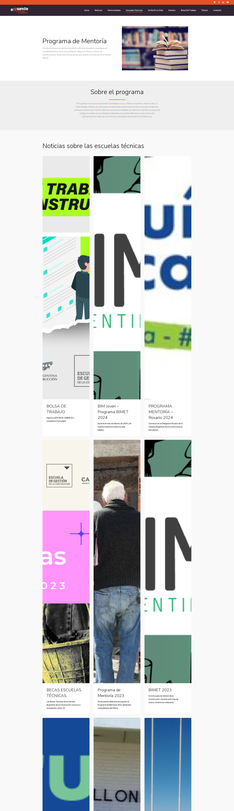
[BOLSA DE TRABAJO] (66, 277)
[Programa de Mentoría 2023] (117, 561)
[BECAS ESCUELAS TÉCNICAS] (66, 561)
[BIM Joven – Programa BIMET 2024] (117, 277)
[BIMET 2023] (167, 561)
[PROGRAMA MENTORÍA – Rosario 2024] (167, 277)
